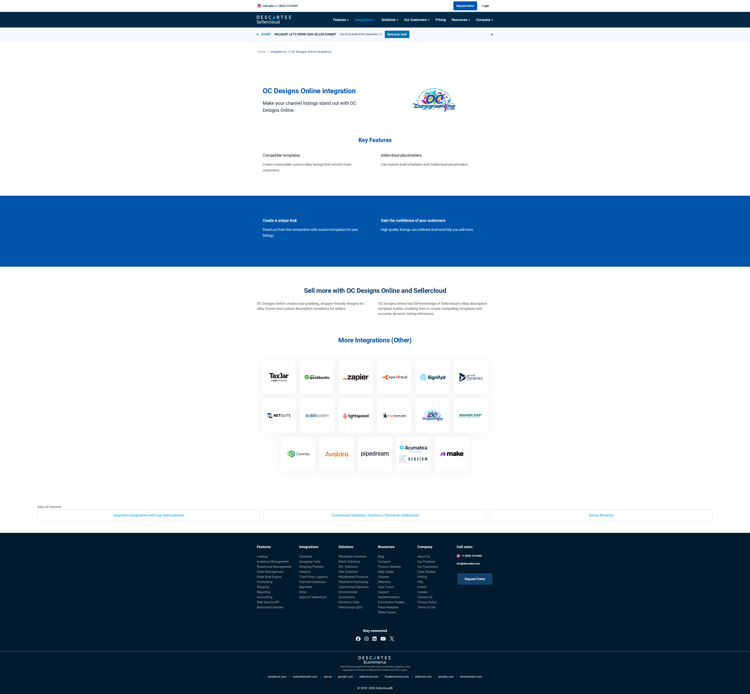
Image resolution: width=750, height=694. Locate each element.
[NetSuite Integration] (279, 415)
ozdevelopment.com (305, 676)
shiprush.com (423, 676)
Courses (383, 577)
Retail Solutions (349, 561)
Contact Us (424, 597)
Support (383, 592)
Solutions (389, 20)
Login (485, 5)
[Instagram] (366, 638)
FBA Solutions (348, 572)
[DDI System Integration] (317, 415)
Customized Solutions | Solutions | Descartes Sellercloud (375, 515)
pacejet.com (345, 676)
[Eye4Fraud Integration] (394, 377)
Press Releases (388, 607)
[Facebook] (358, 638)
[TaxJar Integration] (279, 377)
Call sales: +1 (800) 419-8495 (280, 5)
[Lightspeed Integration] (355, 415)
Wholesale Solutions (352, 556)
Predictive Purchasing (353, 582)
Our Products (426, 561)
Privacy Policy (427, 602)
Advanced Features (270, 607)
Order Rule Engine (269, 577)
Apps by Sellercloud (312, 597)
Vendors (305, 572)
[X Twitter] (392, 638)
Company (483, 20)
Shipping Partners (311, 567)
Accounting (264, 597)
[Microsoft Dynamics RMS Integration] (471, 377)
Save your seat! (397, 34)
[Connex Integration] (298, 454)
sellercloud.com (368, 676)
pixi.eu (328, 676)
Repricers (305, 587)
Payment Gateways (312, 582)
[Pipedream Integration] (375, 454)
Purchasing (264, 582)
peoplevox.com (277, 676)
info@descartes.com (468, 563)
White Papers (387, 612)
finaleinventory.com (397, 676)
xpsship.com (446, 676)
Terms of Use (426, 607)
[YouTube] (383, 638)
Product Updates (389, 567)
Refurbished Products (353, 577)
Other (303, 592)
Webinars (384, 582)
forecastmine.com (471, 676)
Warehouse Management (274, 567)
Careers (422, 592)
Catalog (262, 556)
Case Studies (426, 572)
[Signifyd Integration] (432, 377)
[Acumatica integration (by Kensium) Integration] (413, 454)
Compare (384, 561)
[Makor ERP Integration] (471, 415)
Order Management (270, 572)
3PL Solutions (348, 567)
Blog (381, 556)
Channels (305, 556)
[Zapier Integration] (355, 377)
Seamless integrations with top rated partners (148, 515)
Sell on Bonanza (601, 515)
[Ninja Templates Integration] (394, 415)
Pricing (441, 20)
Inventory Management (273, 561)
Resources (459, 20)
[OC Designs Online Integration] (432, 415)
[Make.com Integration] (452, 454)
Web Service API (268, 602)
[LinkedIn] (374, 638)
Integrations (364, 20)
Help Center (386, 572)
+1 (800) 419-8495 (472, 555)
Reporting (263, 592)
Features (339, 20)
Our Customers (415, 20)
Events (422, 587)
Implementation (389, 597)
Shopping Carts (310, 561)
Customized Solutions (353, 587)
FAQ (420, 582)
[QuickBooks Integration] (317, 377)
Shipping (263, 587)
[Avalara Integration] (336, 454)
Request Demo (465, 5)
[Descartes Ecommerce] (375, 660)
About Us (423, 556)
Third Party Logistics (313, 577)
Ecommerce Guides (391, 602)
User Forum (386, 587)
